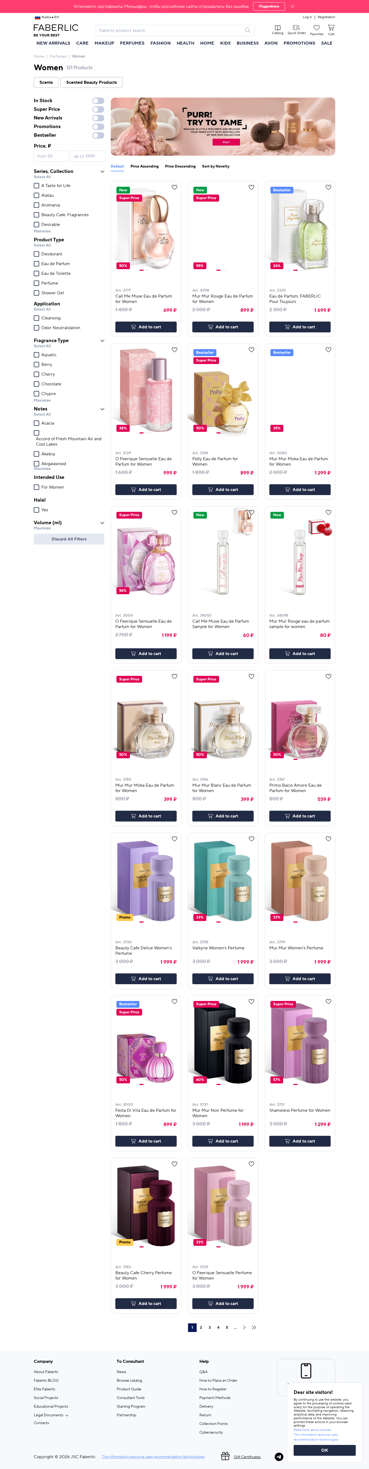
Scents (46, 82)
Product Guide (129, 1389)
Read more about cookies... (313, 1430)
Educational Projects (51, 1406)
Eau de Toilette (56, 273)
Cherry (48, 374)
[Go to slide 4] (226, 270)
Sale (327, 43)
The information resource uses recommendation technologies (153, 1457)
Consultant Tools (131, 1397)
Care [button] (82, 43)
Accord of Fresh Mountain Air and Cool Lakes (69, 441)
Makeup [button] (104, 43)
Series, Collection (53, 171)
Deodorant (51, 254)
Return (205, 1415)
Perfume (49, 283)
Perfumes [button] (132, 43)
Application (47, 304)
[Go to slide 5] (305, 270)
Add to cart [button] (150, 327)
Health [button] (185, 43)
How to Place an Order (218, 1380)
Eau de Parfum (55, 263)
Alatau (47, 195)
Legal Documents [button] (48, 1415)
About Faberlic (46, 1372)
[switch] (98, 101)
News (121, 1372)
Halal (40, 500)
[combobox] (170, 30)
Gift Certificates (247, 1457)
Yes (44, 510)
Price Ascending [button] (144, 166)
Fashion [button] (160, 43)
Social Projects (46, 1397)
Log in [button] (307, 17)
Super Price (47, 109)
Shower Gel (52, 293)
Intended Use (49, 477)
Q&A (203, 1372)
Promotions (299, 43)
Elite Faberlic (44, 1389)
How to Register (213, 1389)
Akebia (48, 454)
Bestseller (45, 135)
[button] (184, 6)
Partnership (126, 1415)
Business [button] (248, 43)
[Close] (292, 6)
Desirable (50, 224)
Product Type (49, 240)
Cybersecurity (211, 1432)
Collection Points (213, 1423)
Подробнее (269, 6)
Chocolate (51, 384)
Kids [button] (225, 43)
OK (324, 1450)
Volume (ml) (48, 523)
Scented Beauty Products (91, 82)
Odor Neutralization (60, 327)
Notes (40, 409)
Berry (46, 364)
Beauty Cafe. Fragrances (65, 215)
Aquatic (48, 355)
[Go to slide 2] (145, 270)
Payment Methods (214, 1397)
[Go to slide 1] (141, 270)
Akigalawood (53, 463)
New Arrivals (53, 43)
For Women (52, 487)
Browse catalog (129, 1380)
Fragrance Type (51, 341)
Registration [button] (326, 17)
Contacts (41, 1423)
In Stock (43, 101)
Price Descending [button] (180, 166)
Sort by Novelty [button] (215, 166)
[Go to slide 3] (147, 270)
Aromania (50, 205)
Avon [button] (271, 43)
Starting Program (131, 1406)
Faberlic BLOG (46, 1380)
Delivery (206, 1406)
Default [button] (117, 166)
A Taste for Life (56, 185)
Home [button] (207, 43)
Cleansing (51, 318)
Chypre (48, 393)
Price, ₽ (42, 146)
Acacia (47, 423)
